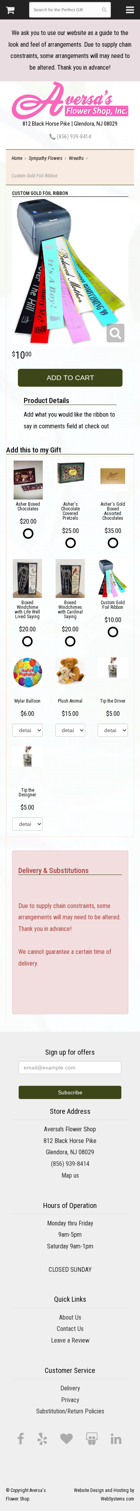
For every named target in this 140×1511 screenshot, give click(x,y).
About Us (70, 1317)
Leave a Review (70, 1340)
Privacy (70, 1400)
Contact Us (70, 1328)
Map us (70, 1175)
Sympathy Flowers (45, 158)
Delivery (70, 1388)
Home (17, 158)
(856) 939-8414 (73, 136)
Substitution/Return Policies (70, 1411)
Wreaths (76, 158)
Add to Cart (70, 378)
